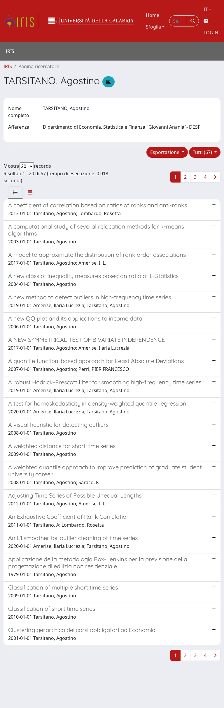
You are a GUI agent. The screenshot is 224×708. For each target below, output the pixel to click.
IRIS (8, 66)
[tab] (15, 192)
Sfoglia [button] (153, 27)
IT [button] (206, 9)
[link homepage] (21, 21)
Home (152, 15)
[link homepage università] (91, 21)
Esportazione (165, 152)
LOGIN (211, 32)
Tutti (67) (203, 152)
